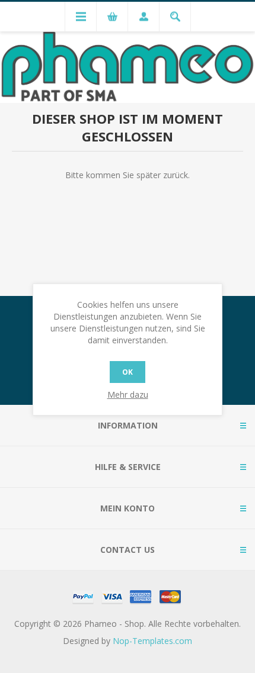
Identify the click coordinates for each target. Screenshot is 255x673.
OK (127, 372)
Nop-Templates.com (152, 640)
